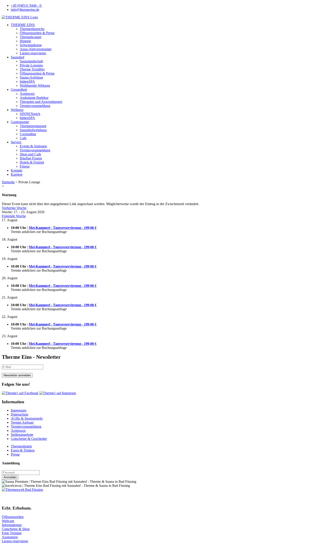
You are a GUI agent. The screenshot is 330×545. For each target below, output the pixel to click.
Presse (15, 454)
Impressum (18, 410)
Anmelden (10, 477)
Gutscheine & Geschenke (29, 439)
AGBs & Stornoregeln (27, 418)
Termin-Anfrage (22, 422)
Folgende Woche (14, 216)
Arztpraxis (18, 430)
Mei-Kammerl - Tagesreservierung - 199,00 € (63, 228)
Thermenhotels (21, 446)
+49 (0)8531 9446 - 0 (26, 5)
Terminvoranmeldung (26, 426)
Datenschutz (19, 414)
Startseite (8, 182)
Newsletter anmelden (17, 375)
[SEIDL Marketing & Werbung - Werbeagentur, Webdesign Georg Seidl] (6, 499)
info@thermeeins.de (25, 9)
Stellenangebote (22, 434)
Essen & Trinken (23, 450)
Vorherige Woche (14, 208)
